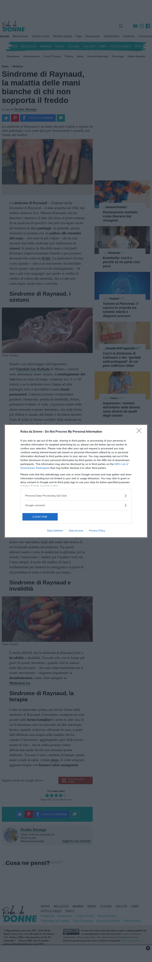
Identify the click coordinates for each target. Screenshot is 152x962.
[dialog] (76, 481)
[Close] (140, 431)
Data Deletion (55, 530)
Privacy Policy (97, 530)
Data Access (76, 530)
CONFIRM (40, 516)
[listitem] (76, 496)
